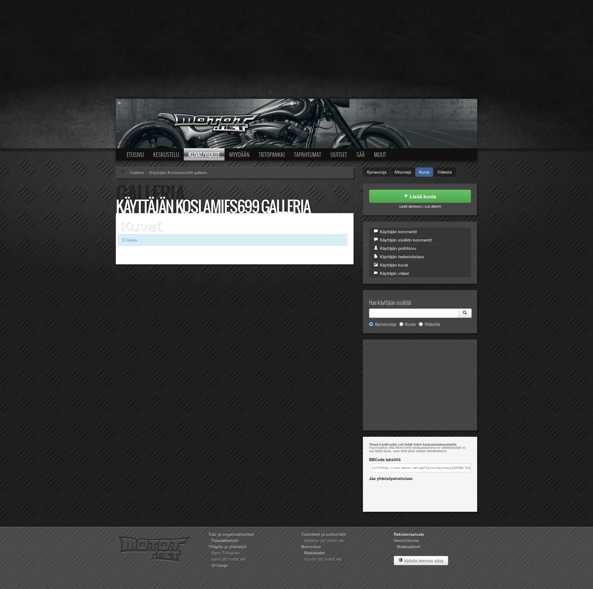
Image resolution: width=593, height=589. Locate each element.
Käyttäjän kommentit (398, 231)
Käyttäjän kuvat (393, 265)
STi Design (220, 565)
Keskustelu (166, 154)
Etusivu (135, 154)
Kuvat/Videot (204, 154)
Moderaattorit (408, 546)
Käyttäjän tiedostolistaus (401, 256)
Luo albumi (433, 206)
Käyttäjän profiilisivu (397, 248)
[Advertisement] (296, 49)
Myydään (239, 154)
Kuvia (424, 172)
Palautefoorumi (225, 540)
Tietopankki (272, 154)
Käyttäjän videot (394, 273)
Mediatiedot (314, 553)
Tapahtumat (307, 154)
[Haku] (465, 313)
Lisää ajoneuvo (410, 206)
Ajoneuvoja (376, 172)
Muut (380, 154)
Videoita (444, 172)
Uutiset (338, 154)
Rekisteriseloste (409, 534)
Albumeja (402, 172)
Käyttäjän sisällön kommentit (405, 240)
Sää (360, 154)
